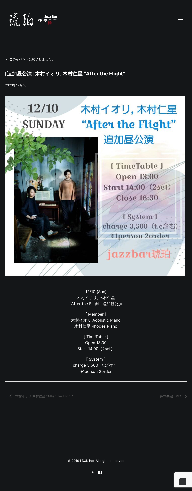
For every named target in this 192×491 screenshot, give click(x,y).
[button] (180, 19)
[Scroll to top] (183, 482)
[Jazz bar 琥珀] (96, 19)
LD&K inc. (88, 461)
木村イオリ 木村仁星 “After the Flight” (43, 396)
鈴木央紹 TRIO (171, 396)
